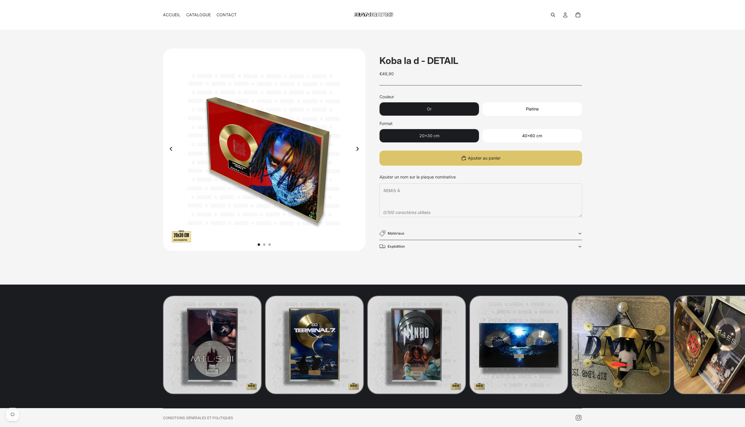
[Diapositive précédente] (169, 149)
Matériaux (396, 233)
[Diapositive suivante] (359, 149)
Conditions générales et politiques (198, 418)
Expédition (396, 246)
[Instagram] (578, 417)
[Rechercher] (553, 14)
